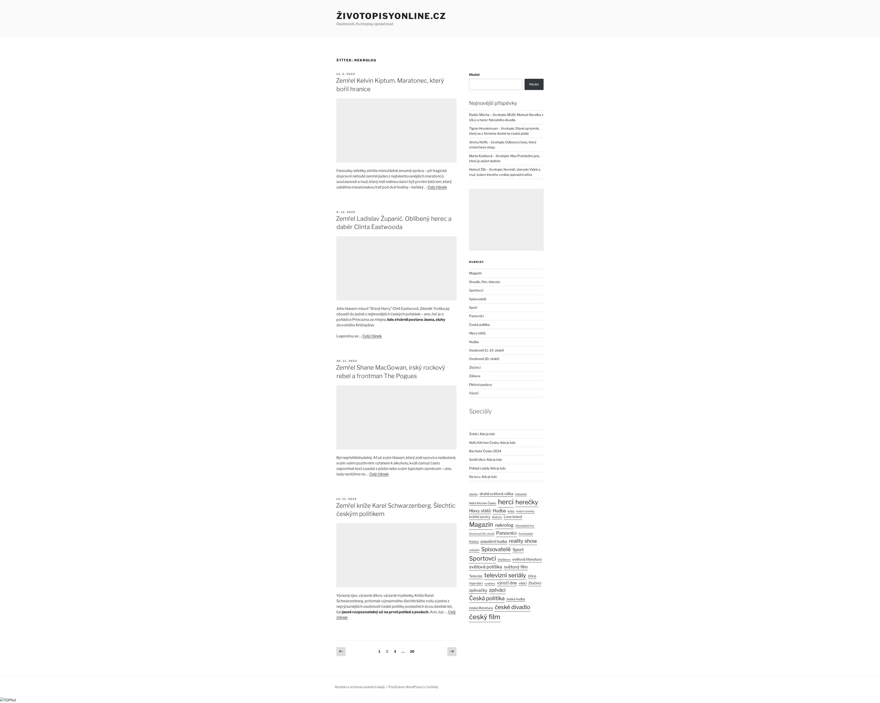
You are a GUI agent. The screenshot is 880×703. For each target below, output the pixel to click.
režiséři (474, 550)
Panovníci (476, 316)
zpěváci (497, 590)
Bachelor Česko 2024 (485, 451)
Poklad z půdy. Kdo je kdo (487, 468)
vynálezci (489, 583)
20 (413, 651)
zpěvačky (478, 590)
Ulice (532, 576)
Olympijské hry (524, 525)
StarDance (504, 559)
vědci (523, 583)
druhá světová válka (496, 494)
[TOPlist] (8, 700)
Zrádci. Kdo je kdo (482, 434)
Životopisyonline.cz (391, 16)
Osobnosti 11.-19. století (486, 350)
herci (506, 502)
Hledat (474, 74)
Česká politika (479, 325)
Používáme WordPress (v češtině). (413, 687)
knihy (511, 511)
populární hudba (494, 541)
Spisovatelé (477, 299)
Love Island (513, 517)
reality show (523, 541)
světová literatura (527, 559)
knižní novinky (525, 511)
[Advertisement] (396, 130)
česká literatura (481, 608)
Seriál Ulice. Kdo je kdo (485, 459)
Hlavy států (477, 333)
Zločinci (475, 367)
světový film (516, 566)
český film (484, 617)
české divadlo (512, 607)
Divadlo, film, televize (484, 282)
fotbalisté (521, 494)
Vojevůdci (476, 583)
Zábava (474, 376)
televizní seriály (505, 575)
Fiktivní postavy (480, 385)
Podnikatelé (526, 533)
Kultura (497, 517)
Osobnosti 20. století (484, 359)
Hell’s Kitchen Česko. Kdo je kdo (492, 442)
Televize (475, 576)
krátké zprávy (479, 517)
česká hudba (515, 599)
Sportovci (476, 290)
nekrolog (504, 525)
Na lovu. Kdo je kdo (483, 477)
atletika (473, 494)
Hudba (474, 342)
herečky (526, 502)
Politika (474, 541)
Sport (473, 307)
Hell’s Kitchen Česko (482, 503)
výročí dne (507, 582)
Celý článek (437, 187)
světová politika (485, 566)
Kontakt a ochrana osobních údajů (360, 687)
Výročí (473, 393)
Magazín (475, 273)
